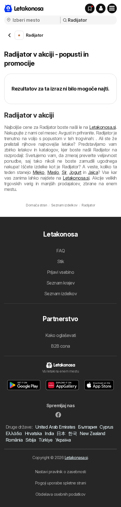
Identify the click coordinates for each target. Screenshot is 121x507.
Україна (63, 440)
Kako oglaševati (60, 335)
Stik (60, 261)
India (49, 433)
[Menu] (112, 8)
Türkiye (45, 440)
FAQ (60, 251)
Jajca (93, 172)
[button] (101, 8)
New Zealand (92, 433)
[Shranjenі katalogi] (90, 8)
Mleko (38, 172)
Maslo (53, 172)
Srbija (30, 440)
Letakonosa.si (102, 127)
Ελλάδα (14, 433)
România (14, 440)
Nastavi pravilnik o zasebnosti (60, 471)
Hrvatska (33, 433)
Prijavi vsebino (60, 272)
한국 (72, 433)
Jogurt (75, 172)
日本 (61, 433)
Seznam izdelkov (60, 293)
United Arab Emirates (55, 427)
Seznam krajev (60, 283)
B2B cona (60, 346)
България (87, 427)
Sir (64, 172)
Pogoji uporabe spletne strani (60, 482)
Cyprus (106, 427)
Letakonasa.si (76, 457)
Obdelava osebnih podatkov (60, 494)
